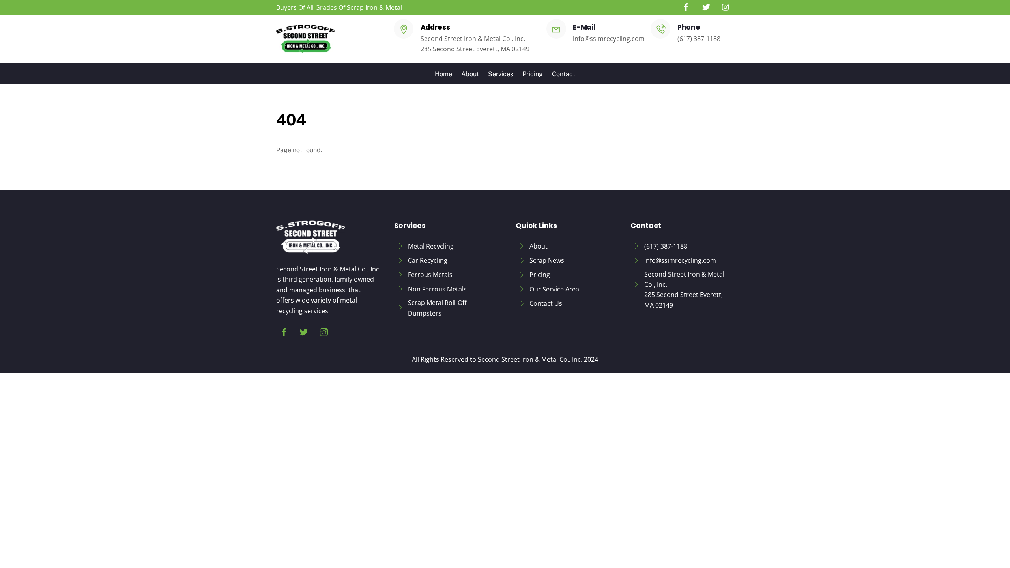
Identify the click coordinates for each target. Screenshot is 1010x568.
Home (443, 74)
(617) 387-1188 (698, 38)
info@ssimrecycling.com (609, 38)
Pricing (532, 74)
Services (500, 74)
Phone (688, 27)
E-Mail (584, 27)
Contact (563, 74)
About (470, 74)
